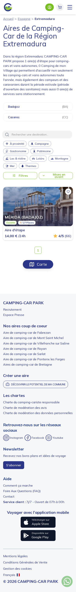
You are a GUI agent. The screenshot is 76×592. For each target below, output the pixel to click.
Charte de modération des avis (25, 408)
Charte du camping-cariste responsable (31, 402)
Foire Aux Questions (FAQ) (22, 491)
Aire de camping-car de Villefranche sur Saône (36, 343)
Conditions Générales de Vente (25, 562)
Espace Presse (13, 315)
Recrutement (12, 309)
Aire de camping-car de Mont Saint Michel (33, 338)
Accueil (8, 19)
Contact (8, 496)
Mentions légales (15, 556)
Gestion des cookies (17, 568)
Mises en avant (59, 175)
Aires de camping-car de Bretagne (27, 364)
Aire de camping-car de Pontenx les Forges (34, 359)
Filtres (23, 176)
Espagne (24, 19)
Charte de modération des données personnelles (38, 413)
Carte (42, 264)
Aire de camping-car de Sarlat (24, 354)
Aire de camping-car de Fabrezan (27, 333)
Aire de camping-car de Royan (25, 349)
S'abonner (13, 465)
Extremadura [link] (45, 19)
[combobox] (37, 134)
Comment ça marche (18, 485)
